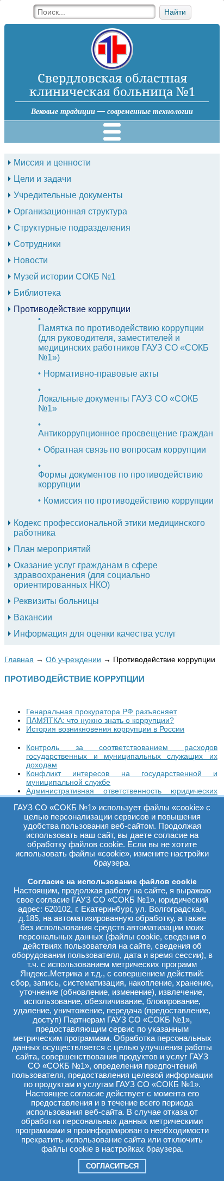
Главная (19, 659)
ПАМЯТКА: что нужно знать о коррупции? (100, 720)
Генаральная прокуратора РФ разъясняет (101, 711)
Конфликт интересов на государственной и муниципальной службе (121, 777)
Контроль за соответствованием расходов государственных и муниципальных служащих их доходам (121, 756)
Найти (175, 12)
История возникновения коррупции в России (105, 729)
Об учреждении (73, 659)
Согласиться (112, 1166)
